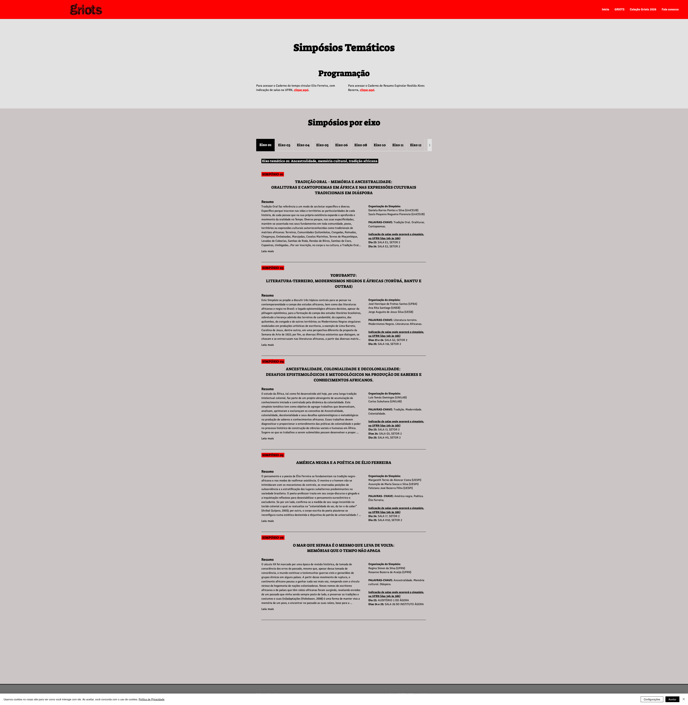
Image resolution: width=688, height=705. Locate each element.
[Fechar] (684, 699)
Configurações (652, 699)
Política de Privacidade (151, 699)
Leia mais (267, 251)
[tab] (265, 145)
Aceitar (672, 699)
